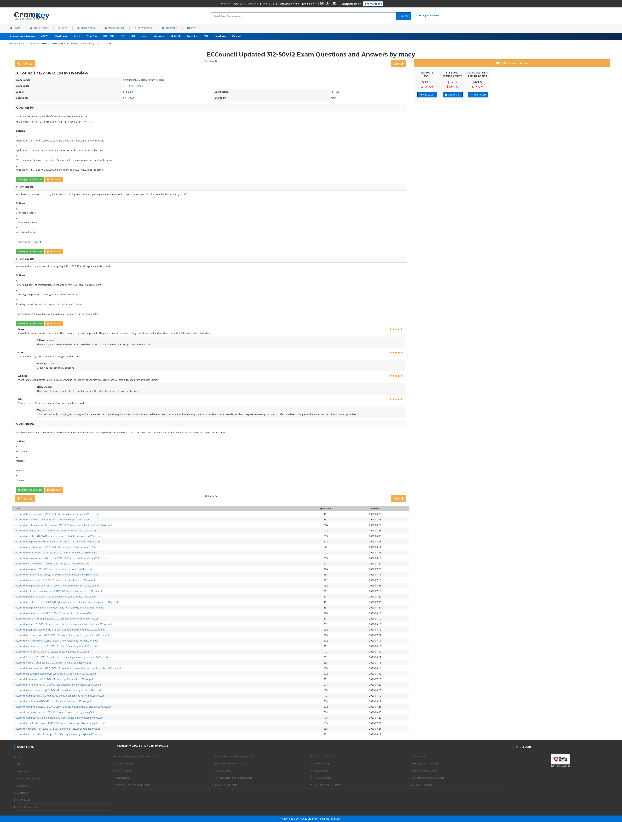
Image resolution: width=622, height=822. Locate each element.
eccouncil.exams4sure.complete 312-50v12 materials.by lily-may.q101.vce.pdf (57, 618)
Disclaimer (22, 785)
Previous (26, 64)
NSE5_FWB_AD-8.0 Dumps (327, 784)
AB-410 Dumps (124, 770)
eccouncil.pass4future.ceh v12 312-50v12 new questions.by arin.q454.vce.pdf (57, 613)
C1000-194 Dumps (422, 784)
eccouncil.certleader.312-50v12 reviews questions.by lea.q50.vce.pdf (52, 651)
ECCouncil (23, 43)
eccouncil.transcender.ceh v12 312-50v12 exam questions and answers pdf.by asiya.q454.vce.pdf (68, 668)
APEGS (44, 36)
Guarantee (22, 771)
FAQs (64, 28)
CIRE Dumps (418, 756)
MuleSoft (176, 36)
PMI (205, 36)
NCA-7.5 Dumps (322, 777)
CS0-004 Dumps (322, 763)
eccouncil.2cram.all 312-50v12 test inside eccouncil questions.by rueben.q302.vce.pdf (62, 657)
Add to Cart (428, 94)
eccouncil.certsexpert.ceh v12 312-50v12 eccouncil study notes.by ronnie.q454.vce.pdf (62, 635)
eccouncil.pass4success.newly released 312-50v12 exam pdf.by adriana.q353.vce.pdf (61, 558)
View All (236, 36)
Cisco (77, 36)
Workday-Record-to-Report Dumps (233, 777)
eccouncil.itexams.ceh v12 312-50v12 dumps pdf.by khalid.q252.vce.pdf (54, 679)
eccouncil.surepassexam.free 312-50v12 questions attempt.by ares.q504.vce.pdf (58, 712)
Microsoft (159, 36)
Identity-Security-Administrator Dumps (137, 756)
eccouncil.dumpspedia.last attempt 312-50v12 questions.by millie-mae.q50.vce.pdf (60, 695)
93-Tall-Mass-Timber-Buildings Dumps (236, 756)
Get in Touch (24, 799)
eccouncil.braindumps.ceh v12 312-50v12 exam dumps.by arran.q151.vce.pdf (57, 514)
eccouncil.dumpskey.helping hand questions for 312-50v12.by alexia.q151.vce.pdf (59, 607)
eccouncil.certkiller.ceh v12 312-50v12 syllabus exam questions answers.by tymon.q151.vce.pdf (67, 602)
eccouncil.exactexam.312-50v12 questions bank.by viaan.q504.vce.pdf (53, 701)
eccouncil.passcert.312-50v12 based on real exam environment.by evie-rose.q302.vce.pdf (63, 624)
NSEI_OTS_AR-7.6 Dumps (425, 763)
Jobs (193, 28)
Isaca (144, 36)
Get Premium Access (514, 63)
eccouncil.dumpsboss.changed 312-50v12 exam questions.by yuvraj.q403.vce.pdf (59, 717)
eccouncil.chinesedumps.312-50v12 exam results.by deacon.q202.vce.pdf (55, 580)
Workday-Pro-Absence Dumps (428, 777)
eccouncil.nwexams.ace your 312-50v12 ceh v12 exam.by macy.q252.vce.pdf (56, 646)
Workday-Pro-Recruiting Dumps (133, 784)
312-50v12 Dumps (133, 85)
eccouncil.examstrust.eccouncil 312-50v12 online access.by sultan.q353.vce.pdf (58, 728)
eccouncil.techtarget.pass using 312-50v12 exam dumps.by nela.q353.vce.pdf (57, 574)
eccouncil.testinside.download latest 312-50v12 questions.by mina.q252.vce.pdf (58, 591)
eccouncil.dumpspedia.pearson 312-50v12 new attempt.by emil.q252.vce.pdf (57, 585)
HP (122, 36)
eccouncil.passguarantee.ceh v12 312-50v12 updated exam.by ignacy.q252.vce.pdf (60, 629)
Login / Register (430, 15)
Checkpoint (61, 36)
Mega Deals (87, 28)
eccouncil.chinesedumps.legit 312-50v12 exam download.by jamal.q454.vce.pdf (58, 690)
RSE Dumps (122, 777)
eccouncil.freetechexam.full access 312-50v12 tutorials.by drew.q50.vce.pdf (56, 552)
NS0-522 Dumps (125, 763)
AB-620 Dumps (223, 770)
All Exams (171, 28)
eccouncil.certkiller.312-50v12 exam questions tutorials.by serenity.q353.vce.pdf (58, 536)
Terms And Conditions (29, 778)
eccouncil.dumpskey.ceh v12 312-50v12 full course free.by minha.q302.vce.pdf (58, 541)
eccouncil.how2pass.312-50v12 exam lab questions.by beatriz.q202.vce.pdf (56, 530)
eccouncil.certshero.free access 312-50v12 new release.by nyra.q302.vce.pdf (56, 640)
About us (22, 764)
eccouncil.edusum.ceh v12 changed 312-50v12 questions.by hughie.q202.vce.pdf (59, 734)
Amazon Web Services (22, 36)
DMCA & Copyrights (27, 807)
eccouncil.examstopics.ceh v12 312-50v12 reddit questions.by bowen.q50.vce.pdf (59, 547)
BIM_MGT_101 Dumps (227, 784)
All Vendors (41, 28)
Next (397, 64)
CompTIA (91, 36)
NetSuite (192, 36)
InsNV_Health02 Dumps (425, 770)
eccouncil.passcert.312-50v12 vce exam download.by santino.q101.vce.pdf (55, 596)
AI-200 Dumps (321, 770)
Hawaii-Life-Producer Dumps (230, 763)
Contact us (22, 792)
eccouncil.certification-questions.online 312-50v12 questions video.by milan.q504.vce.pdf (63, 525)
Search (403, 16)
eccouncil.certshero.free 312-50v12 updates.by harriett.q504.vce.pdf (52, 563)
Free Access (144, 28)
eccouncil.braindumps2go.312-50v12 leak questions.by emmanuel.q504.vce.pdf (58, 684)
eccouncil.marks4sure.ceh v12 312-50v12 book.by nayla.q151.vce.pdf (52, 519)
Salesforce (220, 36)
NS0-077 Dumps (322, 756)
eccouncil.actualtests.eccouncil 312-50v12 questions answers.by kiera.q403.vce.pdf (60, 723)
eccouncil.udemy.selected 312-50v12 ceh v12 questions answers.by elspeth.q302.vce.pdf (63, 706)
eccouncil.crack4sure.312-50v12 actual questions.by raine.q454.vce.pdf (53, 569)
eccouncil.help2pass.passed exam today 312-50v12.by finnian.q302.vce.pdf (56, 673)
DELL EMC (108, 36)
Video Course (116, 28)
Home (16, 28)
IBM (133, 36)
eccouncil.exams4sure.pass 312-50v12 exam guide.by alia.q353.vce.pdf (53, 662)
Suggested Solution (31, 179)
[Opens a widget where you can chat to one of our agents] (600, 803)
